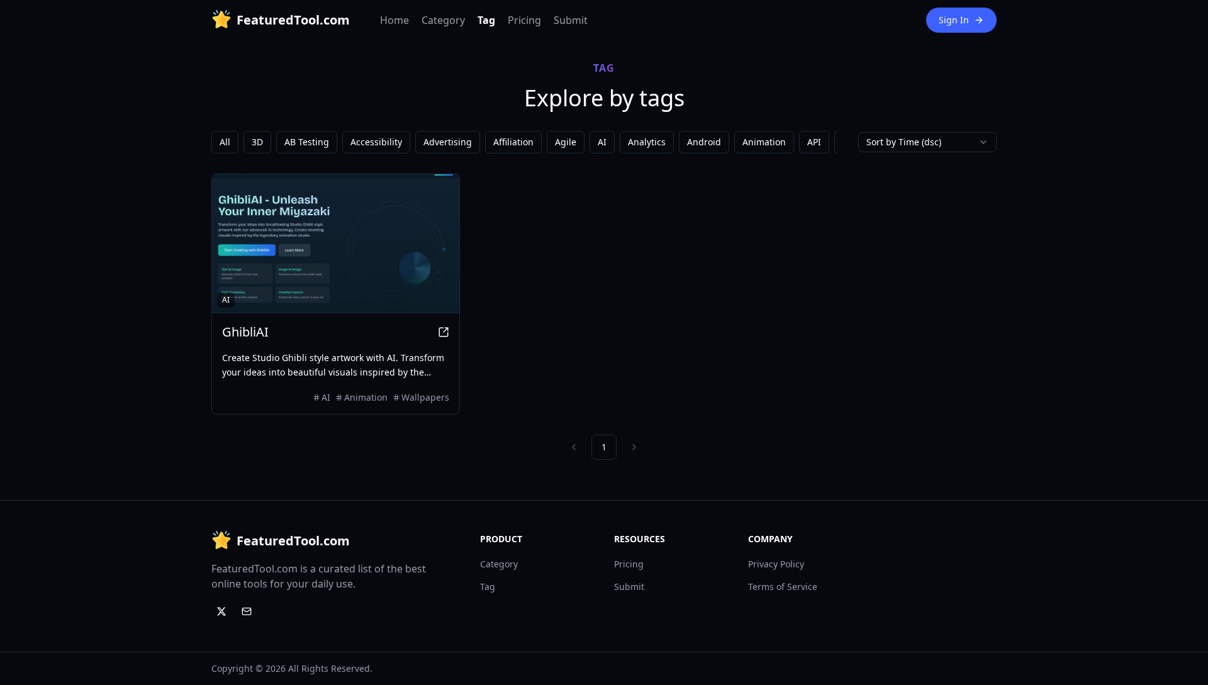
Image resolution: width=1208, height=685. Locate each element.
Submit (571, 20)
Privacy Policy (776, 564)
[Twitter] (221, 611)
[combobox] (927, 142)
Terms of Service (782, 587)
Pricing (524, 20)
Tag (486, 20)
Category (443, 20)
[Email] (247, 611)
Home (394, 20)
